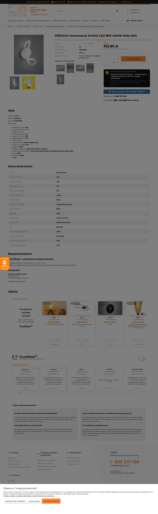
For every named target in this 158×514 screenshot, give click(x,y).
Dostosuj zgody (34, 501)
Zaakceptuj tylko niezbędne (15, 501)
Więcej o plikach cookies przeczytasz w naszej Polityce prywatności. (28, 496)
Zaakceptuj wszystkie (51, 501)
